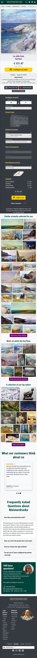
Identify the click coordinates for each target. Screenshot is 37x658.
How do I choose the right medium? (15, 547)
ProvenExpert (15, 486)
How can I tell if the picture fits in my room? (18, 541)
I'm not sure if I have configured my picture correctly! (18, 554)
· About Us (5, 639)
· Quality (13, 619)
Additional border (9, 106)
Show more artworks (18, 444)
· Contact (5, 616)
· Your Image (14, 614)
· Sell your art (14, 616)
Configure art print (19, 69)
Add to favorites (27, 87)
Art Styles (8, 6)
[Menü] (2, 2)
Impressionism (16, 6)
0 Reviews (21, 91)
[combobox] (18, 108)
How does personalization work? (14, 517)
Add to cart (19, 198)
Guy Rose (24, 6)
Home (2, 6)
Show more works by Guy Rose (18, 379)
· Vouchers (13, 625)
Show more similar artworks (18, 335)
